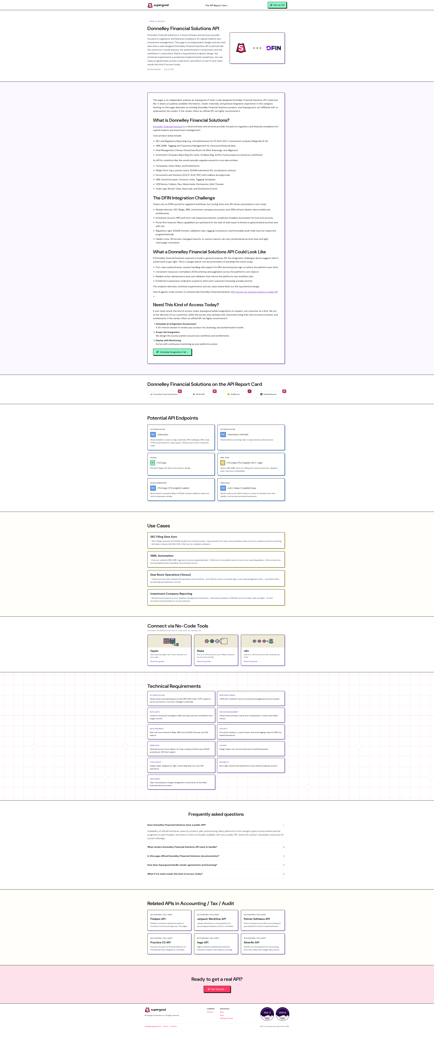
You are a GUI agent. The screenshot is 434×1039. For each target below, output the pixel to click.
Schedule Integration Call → (174, 352)
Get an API (279, 5)
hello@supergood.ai (153, 1026)
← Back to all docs (156, 21)
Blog (222, 1012)
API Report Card (226, 1018)
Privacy (174, 1026)
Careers (210, 1012)
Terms (165, 1026)
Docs (222, 1015)
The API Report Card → (217, 5)
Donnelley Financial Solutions (168, 126)
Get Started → (219, 989)
